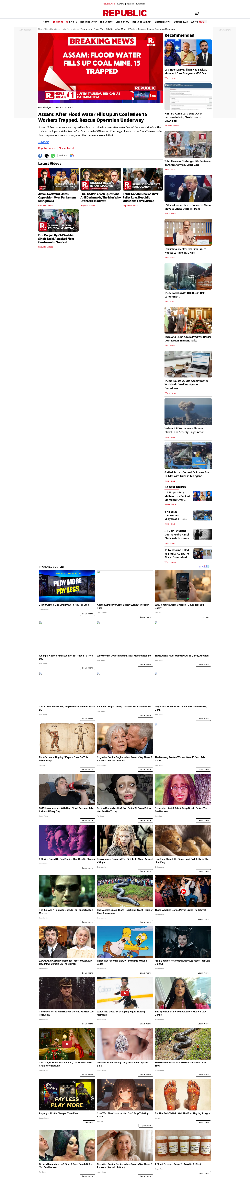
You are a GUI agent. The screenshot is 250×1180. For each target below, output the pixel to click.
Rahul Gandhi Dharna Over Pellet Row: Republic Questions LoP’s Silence (140, 197)
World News (170, 78)
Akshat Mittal (66, 148)
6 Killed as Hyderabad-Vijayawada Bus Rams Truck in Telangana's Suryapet (178, 519)
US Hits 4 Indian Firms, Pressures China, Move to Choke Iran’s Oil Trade (187, 207)
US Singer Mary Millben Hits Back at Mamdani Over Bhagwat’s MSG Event (186, 71)
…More (43, 142)
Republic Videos (47, 148)
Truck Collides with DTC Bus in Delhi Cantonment (185, 295)
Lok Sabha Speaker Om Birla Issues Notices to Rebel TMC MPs (185, 251)
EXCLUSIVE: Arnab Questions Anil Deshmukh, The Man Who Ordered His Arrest (100, 197)
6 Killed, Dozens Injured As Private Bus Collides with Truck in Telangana (186, 474)
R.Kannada (140, 4)
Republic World (109, 4)
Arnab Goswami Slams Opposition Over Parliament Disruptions (57, 197)
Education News (172, 126)
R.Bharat (120, 4)
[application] (100, 68)
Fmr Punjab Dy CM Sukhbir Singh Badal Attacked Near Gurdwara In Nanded (56, 238)
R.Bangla (130, 4)
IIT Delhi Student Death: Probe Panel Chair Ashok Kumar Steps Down (176, 536)
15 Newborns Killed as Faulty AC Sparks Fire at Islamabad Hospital (177, 555)
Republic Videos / (53, 29)
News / (41, 29)
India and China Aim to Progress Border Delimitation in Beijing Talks (187, 338)
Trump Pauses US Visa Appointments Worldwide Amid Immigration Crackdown (186, 384)
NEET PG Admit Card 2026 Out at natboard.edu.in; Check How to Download (183, 117)
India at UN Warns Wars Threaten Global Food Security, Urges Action (184, 430)
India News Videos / (71, 29)
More (201, 22)
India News (169, 170)
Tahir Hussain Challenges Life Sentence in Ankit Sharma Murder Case (187, 163)
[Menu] (195, 13)
